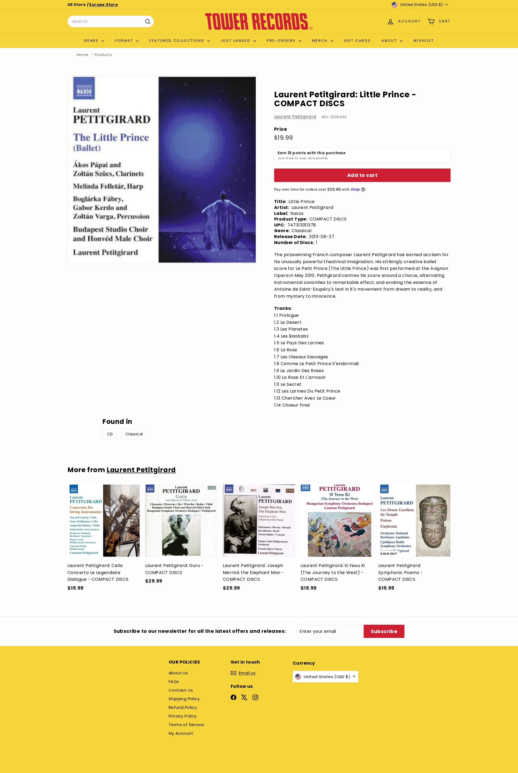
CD (110, 434)
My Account (181, 733)
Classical (134, 434)
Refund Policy (183, 707)
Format (125, 40)
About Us (178, 673)
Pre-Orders (282, 40)
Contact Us (181, 690)
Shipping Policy (184, 699)
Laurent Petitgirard (295, 117)
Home (82, 54)
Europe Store (103, 4)
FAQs (174, 681)
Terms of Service (186, 724)
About (389, 40)
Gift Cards (357, 40)
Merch (320, 40)
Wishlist (423, 40)
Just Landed (236, 40)
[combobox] (110, 22)
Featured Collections (177, 40)
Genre (92, 40)
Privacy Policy (183, 716)
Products (103, 54)
